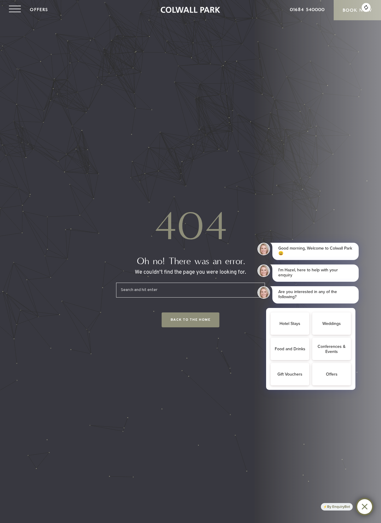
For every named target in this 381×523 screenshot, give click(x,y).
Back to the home (190, 319)
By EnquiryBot (338, 507)
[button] (15, 10)
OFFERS (39, 9)
